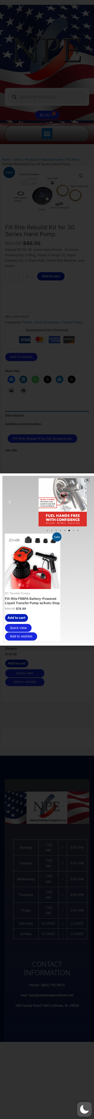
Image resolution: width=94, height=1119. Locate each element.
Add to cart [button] (16, 618)
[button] (84, 1109)
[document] (47, 559)
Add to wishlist (21, 636)
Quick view (18, 628)
